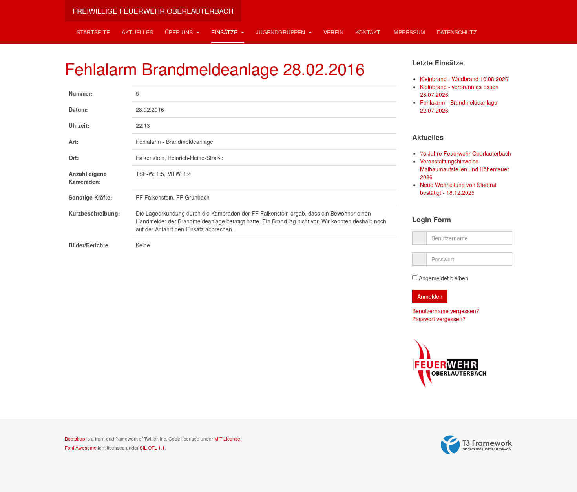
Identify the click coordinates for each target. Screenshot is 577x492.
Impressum (408, 32)
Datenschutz (457, 32)
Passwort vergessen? (439, 319)
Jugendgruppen (281, 32)
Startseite (93, 32)
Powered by (476, 445)
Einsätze (225, 32)
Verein (333, 32)
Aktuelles (137, 32)
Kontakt (367, 32)
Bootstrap (75, 438)
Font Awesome (81, 447)
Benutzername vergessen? (445, 311)
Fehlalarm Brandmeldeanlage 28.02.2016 (215, 68)
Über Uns (179, 32)
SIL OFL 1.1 (152, 447)
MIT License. (227, 438)
